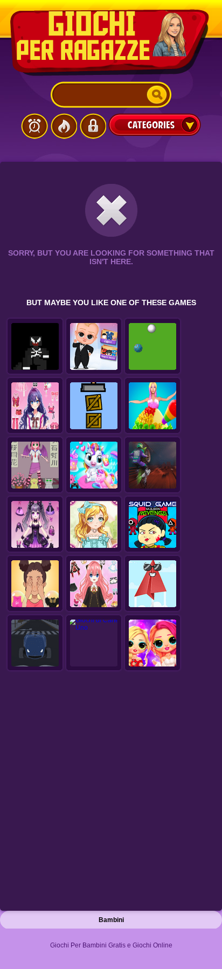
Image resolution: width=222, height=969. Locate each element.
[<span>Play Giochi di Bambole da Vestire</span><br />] (35, 525)
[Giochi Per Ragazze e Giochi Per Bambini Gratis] (111, 42)
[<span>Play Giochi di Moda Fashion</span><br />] (94, 525)
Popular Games (63, 126)
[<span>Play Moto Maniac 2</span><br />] (152, 465)
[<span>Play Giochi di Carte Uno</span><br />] (94, 643)
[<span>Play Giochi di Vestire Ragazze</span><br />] (94, 584)
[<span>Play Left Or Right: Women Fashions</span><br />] (35, 584)
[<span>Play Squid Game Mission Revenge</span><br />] (152, 525)
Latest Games (34, 126)
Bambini (111, 920)
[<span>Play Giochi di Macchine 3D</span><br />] (35, 643)
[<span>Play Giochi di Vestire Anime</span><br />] (35, 465)
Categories (154, 124)
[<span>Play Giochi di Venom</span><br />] (35, 347)
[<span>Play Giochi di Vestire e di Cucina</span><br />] (152, 406)
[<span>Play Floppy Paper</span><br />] (152, 584)
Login (92, 126)
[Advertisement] (111, 794)
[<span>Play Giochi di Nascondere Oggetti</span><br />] (94, 406)
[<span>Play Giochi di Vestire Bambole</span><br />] (35, 406)
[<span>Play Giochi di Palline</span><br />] (152, 347)
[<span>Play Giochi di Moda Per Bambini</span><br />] (94, 347)
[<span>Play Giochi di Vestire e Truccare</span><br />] (152, 643)
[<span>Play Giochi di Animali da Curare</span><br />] (94, 465)
